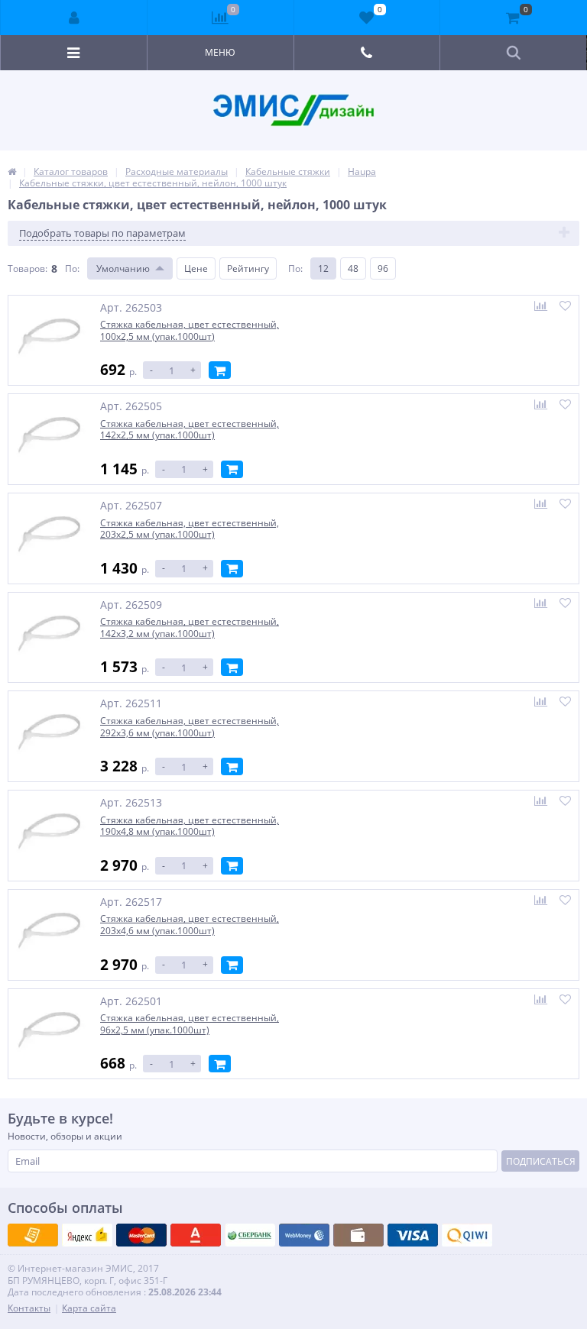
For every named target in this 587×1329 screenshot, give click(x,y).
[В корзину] (220, 370)
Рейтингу (248, 268)
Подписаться (541, 1161)
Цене (196, 268)
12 (323, 268)
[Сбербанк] (358, 1235)
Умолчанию (123, 268)
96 (383, 268)
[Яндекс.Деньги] (195, 1235)
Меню (220, 52)
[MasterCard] (87, 1235)
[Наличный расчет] (413, 1235)
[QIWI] (250, 1235)
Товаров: (27, 268)
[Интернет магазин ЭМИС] (12, 171)
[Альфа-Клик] (304, 1235)
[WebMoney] (141, 1235)
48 (353, 268)
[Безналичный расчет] (467, 1235)
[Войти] (74, 17)
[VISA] (33, 1235)
